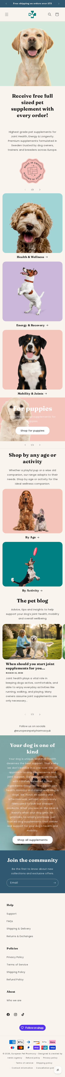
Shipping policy (44, 1063)
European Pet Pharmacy (24, 1053)
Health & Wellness (30, 257)
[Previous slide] (25, 445)
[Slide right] (40, 189)
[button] (6, 14)
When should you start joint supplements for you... (30, 666)
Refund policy (33, 1057)
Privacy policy (50, 1057)
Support (11, 913)
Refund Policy (15, 979)
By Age (30, 537)
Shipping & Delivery (19, 928)
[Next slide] (40, 445)
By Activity (30, 590)
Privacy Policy (15, 957)
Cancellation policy (46, 1068)
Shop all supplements (33, 839)
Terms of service (24, 1063)
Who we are (14, 1000)
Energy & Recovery (30, 325)
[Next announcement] (58, 3)
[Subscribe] (54, 883)
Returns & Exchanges (20, 936)
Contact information (22, 1068)
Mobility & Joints (31, 393)
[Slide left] (25, 189)
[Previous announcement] (6, 3)
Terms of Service (17, 964)
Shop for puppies (32, 430)
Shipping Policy (16, 972)
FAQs (10, 921)
